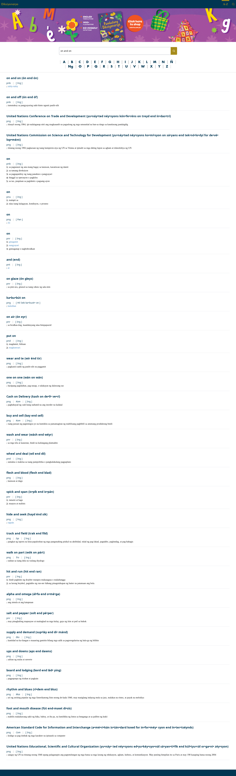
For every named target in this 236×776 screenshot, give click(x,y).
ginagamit (13, 242)
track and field (16, 533)
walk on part (15, 552)
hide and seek (16, 514)
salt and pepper (17, 613)
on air (10, 317)
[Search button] (174, 51)
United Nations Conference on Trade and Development (46, 116)
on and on (13, 78)
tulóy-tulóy (13, 86)
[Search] (233, 4)
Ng (70, 66)
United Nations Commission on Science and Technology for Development (58, 135)
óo (9, 223)
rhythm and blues (19, 689)
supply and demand (20, 632)
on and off (13, 97)
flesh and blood (17, 473)
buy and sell (15, 415)
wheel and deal (17, 453)
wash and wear (17, 434)
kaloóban (12, 306)
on (8, 159)
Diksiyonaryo (9, 4)
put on (11, 336)
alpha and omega (18, 594)
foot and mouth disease (23, 708)
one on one (14, 377)
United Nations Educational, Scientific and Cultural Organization (52, 746)
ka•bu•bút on (15, 298)
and (9, 259)
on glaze (12, 278)
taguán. (11, 522)
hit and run (14, 571)
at (8, 268)
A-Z (225, 4)
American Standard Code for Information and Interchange (48, 727)
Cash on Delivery (18, 396)
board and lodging (19, 670)
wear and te (15, 358)
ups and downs (17, 651)
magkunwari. (15, 347)
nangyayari (14, 245)
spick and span (17, 492)
